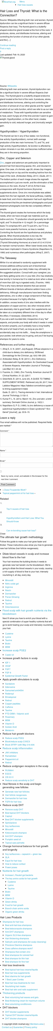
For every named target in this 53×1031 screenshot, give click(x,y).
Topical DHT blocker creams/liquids (21, 1015)
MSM (7, 646)
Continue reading (8, 45)
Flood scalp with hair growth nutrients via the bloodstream (27, 612)
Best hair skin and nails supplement (21, 989)
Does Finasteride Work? (15, 489)
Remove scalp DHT (14, 809)
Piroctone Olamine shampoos (18, 945)
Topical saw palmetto (14, 842)
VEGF (8, 665)
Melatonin (9, 730)
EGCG (8, 773)
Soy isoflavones (12, 826)
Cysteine (9, 633)
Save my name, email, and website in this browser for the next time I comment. (24, 477)
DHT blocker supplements (17, 1011)
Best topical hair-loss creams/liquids (21, 969)
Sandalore (10, 683)
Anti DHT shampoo (14, 836)
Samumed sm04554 (14, 690)
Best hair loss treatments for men (20, 982)
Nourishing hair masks (15, 986)
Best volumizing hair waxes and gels (21, 997)
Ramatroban (10, 755)
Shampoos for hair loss (13, 921)
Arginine (9, 587)
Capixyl (8, 816)
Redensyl (9, 693)
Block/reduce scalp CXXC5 (17, 741)
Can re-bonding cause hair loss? (21, 530)
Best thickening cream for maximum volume (25, 1000)
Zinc (2, 162)
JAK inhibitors (11, 752)
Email (3, 461)
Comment (4, 431)
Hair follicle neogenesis (16, 794)
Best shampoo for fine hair (17, 961)
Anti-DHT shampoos (14, 931)
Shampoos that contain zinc (17, 951)
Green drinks (11, 901)
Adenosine (10, 686)
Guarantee (18, 1027)
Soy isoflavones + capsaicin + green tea (23, 854)
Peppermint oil (11, 759)
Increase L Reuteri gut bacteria (19, 875)
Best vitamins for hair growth (18, 976)
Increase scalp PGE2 (14, 650)
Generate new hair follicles (17, 791)
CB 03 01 (9, 777)
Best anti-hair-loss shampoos (18, 925)
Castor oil (9, 654)
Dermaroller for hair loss (16, 798)
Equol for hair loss (13, 860)
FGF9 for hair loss (13, 801)
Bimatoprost (10, 696)
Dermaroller (10, 593)
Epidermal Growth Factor (16, 675)
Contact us (7, 1027)
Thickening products (14, 993)
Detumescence (12, 606)
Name (3, 450)
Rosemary (10, 716)
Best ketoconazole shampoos (18, 928)
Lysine (8, 636)
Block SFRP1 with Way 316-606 (19, 744)
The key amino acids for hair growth (21, 878)
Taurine (8, 603)
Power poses (11, 867)
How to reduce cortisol (15, 863)
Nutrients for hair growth (16, 870)
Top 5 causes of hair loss (17, 508)
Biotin (7, 643)
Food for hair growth (14, 905)
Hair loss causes (25, 4)
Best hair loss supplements (17, 972)
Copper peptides (12, 703)
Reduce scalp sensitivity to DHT (19, 780)
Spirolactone (11, 822)
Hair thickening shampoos (17, 938)
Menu (22, 1)
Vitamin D (9, 723)
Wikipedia (12, 85)
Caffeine (9, 706)
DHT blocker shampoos (16, 1018)
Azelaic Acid (11, 726)
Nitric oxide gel (12, 583)
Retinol (8, 600)
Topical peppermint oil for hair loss (18, 493)
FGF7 (7, 669)
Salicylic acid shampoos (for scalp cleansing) (25, 941)
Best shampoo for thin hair (17, 958)
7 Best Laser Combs (14, 979)
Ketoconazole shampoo (16, 832)
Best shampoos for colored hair (19, 955)
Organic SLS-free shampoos (18, 935)
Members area (36, 1023)
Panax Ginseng (12, 596)
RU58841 (9, 770)
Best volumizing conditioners (18, 1004)
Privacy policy (30, 1027)
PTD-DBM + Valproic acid (17, 713)
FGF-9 (8, 672)
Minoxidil (9, 580)
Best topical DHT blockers (17, 812)
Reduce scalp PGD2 (14, 738)
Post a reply (5, 48)
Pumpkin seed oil (13, 839)
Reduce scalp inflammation (18, 748)
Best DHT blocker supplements (19, 819)
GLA (7, 857)
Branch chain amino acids (17, 908)
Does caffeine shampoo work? (19, 948)
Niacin (8, 590)
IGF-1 (7, 662)
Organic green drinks (14, 911)
